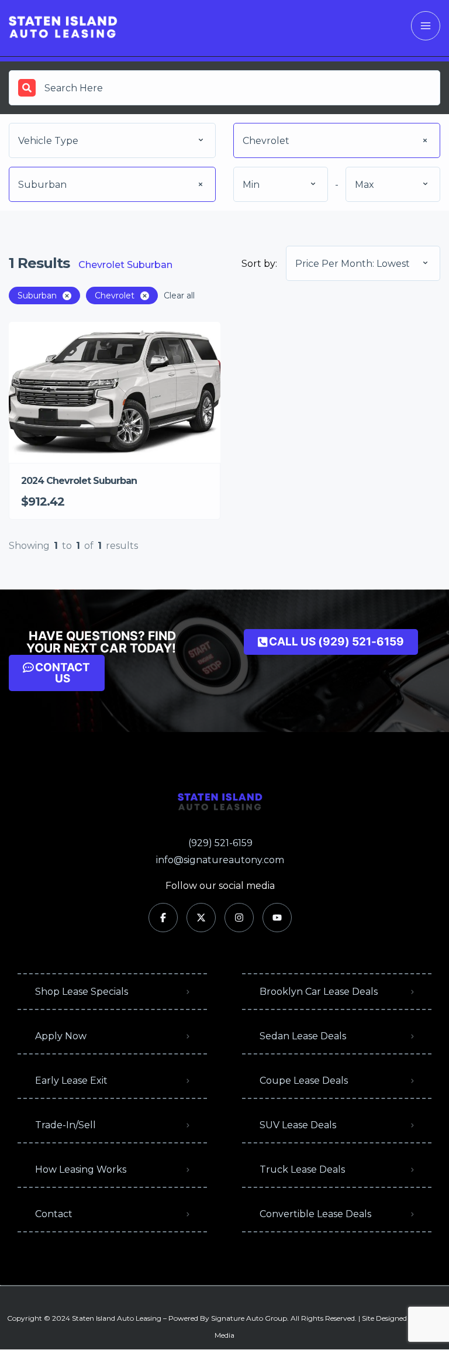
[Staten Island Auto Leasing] (63, 25)
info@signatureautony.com (220, 859)
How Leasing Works (80, 1169)
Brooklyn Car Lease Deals (319, 991)
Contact (53, 1214)
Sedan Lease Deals (303, 1036)
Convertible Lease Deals (315, 1214)
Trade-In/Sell (65, 1125)
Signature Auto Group (249, 1318)
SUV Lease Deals (298, 1125)
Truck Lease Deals (302, 1169)
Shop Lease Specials (81, 991)
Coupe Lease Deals (304, 1080)
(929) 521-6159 (220, 843)
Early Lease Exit (71, 1080)
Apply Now (61, 1036)
